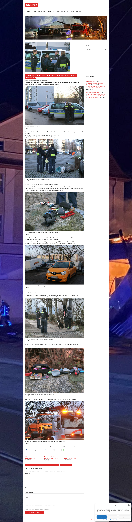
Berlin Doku (32, 4)
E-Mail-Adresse (29, 492)
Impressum (122, 519)
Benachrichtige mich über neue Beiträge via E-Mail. (37, 509)
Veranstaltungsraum (76, 11)
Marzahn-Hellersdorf (30, 48)
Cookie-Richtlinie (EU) (62, 11)
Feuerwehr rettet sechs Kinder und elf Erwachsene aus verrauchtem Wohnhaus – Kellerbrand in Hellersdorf (96, 96)
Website (27, 497)
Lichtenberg (28, 46)
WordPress (32, 519)
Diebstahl (27, 465)
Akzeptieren (101, 517)
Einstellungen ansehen (124, 517)
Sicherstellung (68, 465)
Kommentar (28, 473)
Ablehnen (112, 517)
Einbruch (33, 465)
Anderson (39, 519)
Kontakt (28, 11)
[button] (129, 505)
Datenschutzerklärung (114, 519)
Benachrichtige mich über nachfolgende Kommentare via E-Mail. (40, 505)
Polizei (61, 465)
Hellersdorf (38, 465)
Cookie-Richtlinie (106, 519)
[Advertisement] (96, 63)
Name (26, 487)
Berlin (26, 43)
